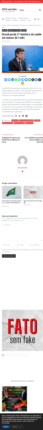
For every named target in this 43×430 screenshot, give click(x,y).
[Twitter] (9, 79)
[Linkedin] (12, 79)
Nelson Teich (29, 123)
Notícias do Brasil (11, 18)
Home (4, 25)
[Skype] (19, 79)
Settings (15, 426)
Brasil (4, 30)
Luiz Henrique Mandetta (26, 120)
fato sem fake (22, 168)
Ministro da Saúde (19, 123)
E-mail (29, 20)
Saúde (9, 25)
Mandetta (37, 120)
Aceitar (6, 426)
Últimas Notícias (23, 18)
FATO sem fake (9, 9)
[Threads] (39, 79)
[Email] (29, 79)
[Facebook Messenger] (26, 79)
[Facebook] (5, 79)
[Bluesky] (36, 79)
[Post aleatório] (35, 19)
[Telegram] (22, 79)
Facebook (15, 20)
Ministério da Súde (7, 123)
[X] (32, 79)
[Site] (22, 171)
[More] (22, 83)
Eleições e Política (14, 30)
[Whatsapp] (15, 79)
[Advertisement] (21, 284)
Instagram (23, 20)
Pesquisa (8, 20)
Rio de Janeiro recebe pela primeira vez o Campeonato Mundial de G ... (11, 202)
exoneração (15, 120)
